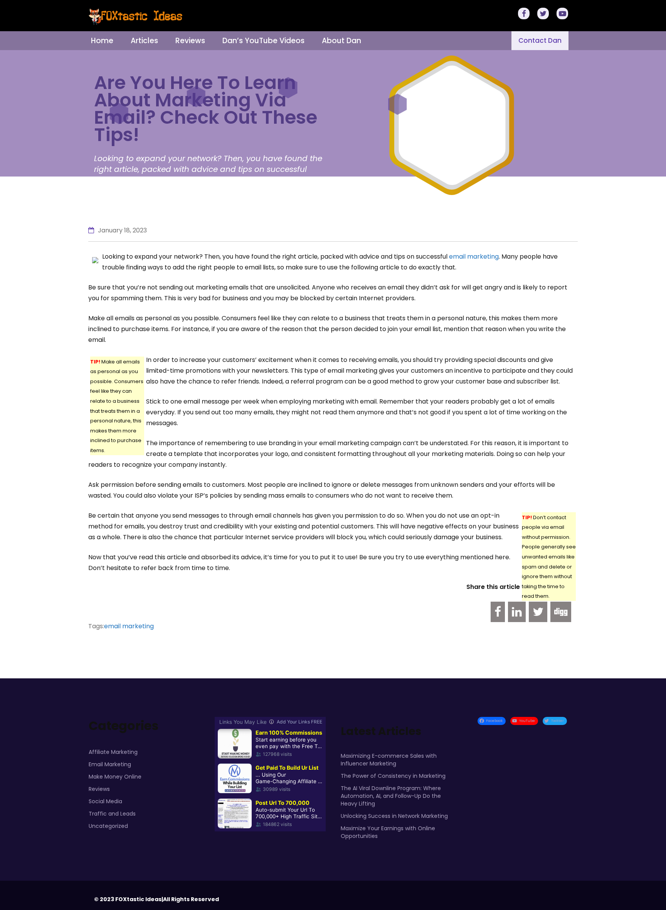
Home (102, 40)
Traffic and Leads (112, 813)
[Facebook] (525, 14)
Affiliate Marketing (113, 752)
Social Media (105, 801)
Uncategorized (108, 826)
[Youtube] (563, 14)
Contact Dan (540, 40)
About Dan (341, 40)
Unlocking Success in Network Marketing (394, 816)
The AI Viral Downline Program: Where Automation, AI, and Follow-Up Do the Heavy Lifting (391, 795)
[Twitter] (544, 14)
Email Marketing (110, 764)
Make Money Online (115, 776)
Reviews (190, 40)
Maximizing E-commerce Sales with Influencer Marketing (389, 759)
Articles (144, 40)
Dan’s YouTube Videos (263, 40)
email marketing (474, 256)
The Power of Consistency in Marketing (393, 776)
